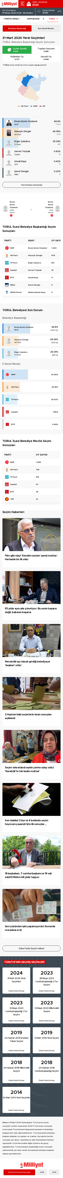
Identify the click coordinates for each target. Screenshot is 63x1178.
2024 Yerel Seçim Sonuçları (19, 1172)
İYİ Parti (17, 144)
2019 (42, 1172)
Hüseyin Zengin (22, 131)
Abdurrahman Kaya (36, 292)
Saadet (17, 154)
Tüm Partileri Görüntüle (31, 185)
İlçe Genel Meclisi (46, 28)
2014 (54, 1172)
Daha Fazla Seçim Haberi (31, 949)
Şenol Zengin (21, 171)
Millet (16, 174)
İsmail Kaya (20, 161)
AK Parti (17, 134)
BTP (16, 164)
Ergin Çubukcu (22, 141)
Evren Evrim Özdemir (25, 121)
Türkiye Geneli (11, 19)
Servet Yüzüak (22, 151)
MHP (16, 124)
